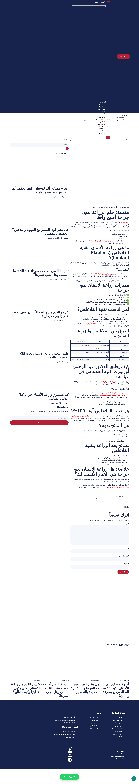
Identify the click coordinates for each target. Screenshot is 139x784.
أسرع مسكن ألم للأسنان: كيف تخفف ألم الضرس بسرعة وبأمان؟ (40, 190)
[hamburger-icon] (108, 1)
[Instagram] (70, 760)
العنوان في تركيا (70, 713)
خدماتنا (103, 4)
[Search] (67, 148)
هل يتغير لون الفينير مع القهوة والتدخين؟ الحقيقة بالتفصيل (85, 688)
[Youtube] (70, 754)
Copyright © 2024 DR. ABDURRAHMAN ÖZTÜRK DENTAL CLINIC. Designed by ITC (34, 755)
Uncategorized (121, 117)
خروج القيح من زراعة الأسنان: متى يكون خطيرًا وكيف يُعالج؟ (25, 688)
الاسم (126, 548)
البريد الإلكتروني (123, 556)
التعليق (126, 524)
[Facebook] (70, 749)
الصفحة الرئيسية (100, 2)
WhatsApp (70, 777)
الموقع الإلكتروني (123, 563)
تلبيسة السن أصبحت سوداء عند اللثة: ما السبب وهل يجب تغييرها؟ (41, 273)
